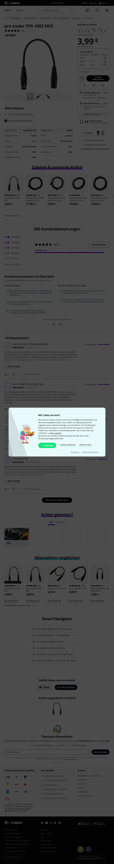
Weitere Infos (85, 444)
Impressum (75, 452)
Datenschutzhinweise (90, 452)
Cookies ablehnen (68, 444)
